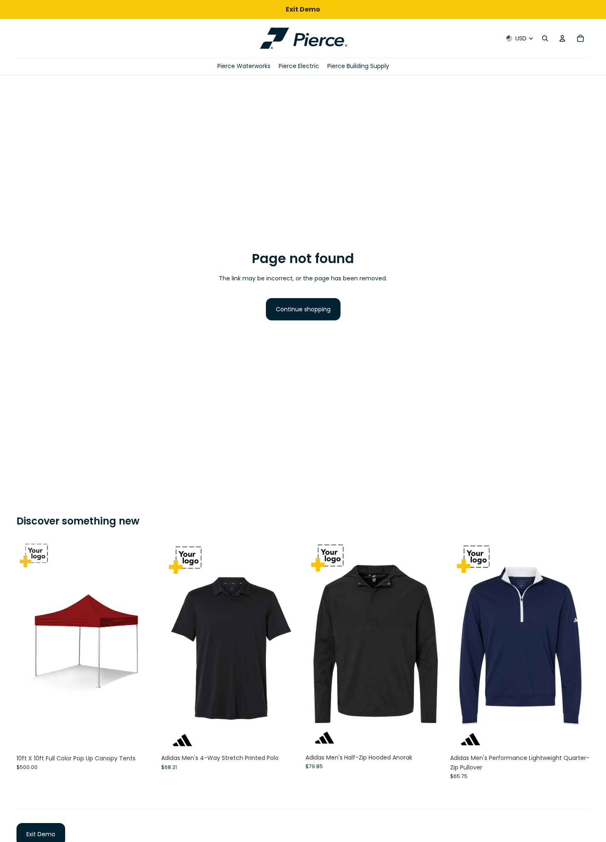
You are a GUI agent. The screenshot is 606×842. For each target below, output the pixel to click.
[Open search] (545, 38)
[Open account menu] (562, 38)
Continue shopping (303, 309)
